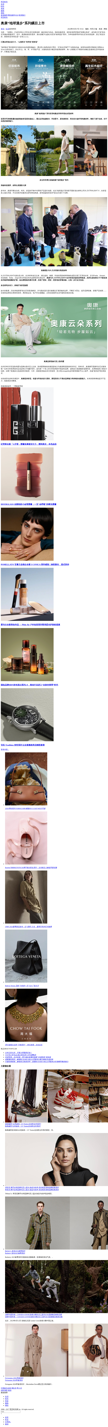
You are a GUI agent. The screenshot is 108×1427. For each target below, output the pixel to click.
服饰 (2, 11)
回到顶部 (4, 1390)
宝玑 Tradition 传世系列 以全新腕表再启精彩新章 (23, 745)
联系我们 (22, 15)
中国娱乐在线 (6, 1388)
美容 (2, 8)
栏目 (6, 1420)
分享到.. (8, 1422)
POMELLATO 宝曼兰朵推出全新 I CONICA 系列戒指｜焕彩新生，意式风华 (35, 564)
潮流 (2, 13)
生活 (2, 4)
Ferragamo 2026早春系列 (14, 1380)
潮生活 (13, 1388)
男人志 (19, 1388)
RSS (16, 15)
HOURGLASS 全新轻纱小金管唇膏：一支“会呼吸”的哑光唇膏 (28, 504)
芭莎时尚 (4, 2)
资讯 (2, 29)
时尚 (2, 6)
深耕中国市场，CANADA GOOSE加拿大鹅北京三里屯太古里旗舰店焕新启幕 (34, 1317)
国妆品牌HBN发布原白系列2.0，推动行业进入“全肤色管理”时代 (29, 685)
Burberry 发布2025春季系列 (15, 1253)
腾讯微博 (11, 15)
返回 (9, 1390)
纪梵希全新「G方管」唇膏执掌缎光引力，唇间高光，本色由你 (29, 444)
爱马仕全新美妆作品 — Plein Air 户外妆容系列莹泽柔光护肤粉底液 (30, 625)
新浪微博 (4, 15)
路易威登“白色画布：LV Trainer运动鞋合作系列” (23, 1126)
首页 (6, 1417)
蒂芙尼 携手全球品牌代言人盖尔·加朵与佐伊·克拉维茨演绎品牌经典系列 (32, 1190)
